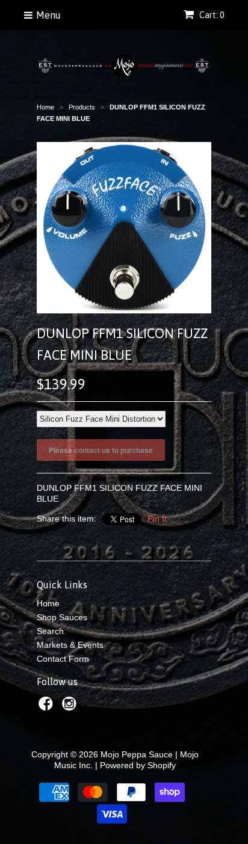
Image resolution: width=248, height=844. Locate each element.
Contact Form (63, 659)
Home (48, 603)
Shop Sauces (62, 617)
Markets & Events (70, 645)
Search (50, 631)
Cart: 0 (210, 15)
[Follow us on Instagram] (71, 707)
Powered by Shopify (138, 765)
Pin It (157, 518)
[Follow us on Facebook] (48, 707)
